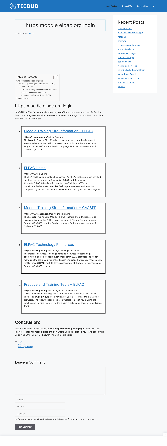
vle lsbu (121, 86)
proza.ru (122, 41)
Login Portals (111, 6)
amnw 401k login (126, 57)
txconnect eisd (125, 28)
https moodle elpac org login (30, 81)
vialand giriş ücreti (127, 74)
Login (20, 341)
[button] (153, 6)
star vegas (22, 344)
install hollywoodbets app (130, 32)
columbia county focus (129, 45)
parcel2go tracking (25, 347)
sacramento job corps (128, 78)
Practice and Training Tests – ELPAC (36, 95)
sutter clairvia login (127, 49)
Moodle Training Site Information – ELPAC (38, 84)
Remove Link (142, 6)
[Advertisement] (60, 56)
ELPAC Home (27, 87)
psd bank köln (125, 62)
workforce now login (128, 66)
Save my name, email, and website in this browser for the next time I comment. (57, 419)
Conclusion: (23, 98)
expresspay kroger (127, 53)
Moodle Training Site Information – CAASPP (39, 90)
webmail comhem (126, 82)
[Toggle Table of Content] (54, 77)
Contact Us (127, 6)
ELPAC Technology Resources (34, 92)
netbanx (122, 37)
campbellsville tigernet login (131, 70)
